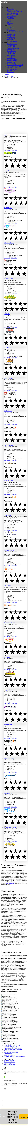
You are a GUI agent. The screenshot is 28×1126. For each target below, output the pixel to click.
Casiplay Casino (8, 690)
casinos (6, 7)
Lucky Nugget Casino (10, 827)
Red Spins (10, 17)
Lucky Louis (7, 657)
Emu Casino (7, 585)
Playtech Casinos (12, 49)
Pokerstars (10, 23)
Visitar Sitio (14, 150)
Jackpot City (10, 18)
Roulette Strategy (11, 63)
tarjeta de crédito (9, 883)
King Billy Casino (8, 445)
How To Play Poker (12, 69)
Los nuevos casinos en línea (15, 11)
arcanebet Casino (9, 480)
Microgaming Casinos (13, 48)
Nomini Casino (8, 208)
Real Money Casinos (12, 10)
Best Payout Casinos (12, 13)
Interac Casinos (11, 58)
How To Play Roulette (13, 70)
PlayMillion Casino (9, 758)
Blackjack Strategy (12, 60)
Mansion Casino (8, 378)
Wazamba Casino (9, 278)
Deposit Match (11, 30)
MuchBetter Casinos (12, 59)
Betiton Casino (8, 793)
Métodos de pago (8, 76)
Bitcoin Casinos (11, 51)
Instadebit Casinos (12, 56)
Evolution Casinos (12, 44)
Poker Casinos (11, 35)
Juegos (6, 32)
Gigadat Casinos (11, 53)
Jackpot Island (8, 724)
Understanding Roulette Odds (15, 65)
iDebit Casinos (11, 55)
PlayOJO (9, 24)
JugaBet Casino (11, 16)
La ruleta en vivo (11, 38)
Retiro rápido (10, 9)
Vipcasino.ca (7, 515)
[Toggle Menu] (1, 5)
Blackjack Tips (11, 62)
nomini (9, 21)
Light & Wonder (11, 45)
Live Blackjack (11, 37)
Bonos (5, 25)
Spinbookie (7, 314)
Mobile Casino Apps (12, 14)
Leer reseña (7, 150)
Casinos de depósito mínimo (15, 31)
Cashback (9, 28)
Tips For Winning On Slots (14, 66)
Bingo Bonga (7, 347)
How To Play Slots (12, 41)
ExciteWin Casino (9, 550)
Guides (6, 42)
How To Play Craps (12, 67)
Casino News (10, 72)
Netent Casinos (11, 46)
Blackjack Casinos (12, 34)
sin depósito (10, 27)
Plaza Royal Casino (9, 622)
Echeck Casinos (11, 52)
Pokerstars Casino (9, 243)
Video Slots (10, 39)
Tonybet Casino (8, 411)
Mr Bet (8, 20)
